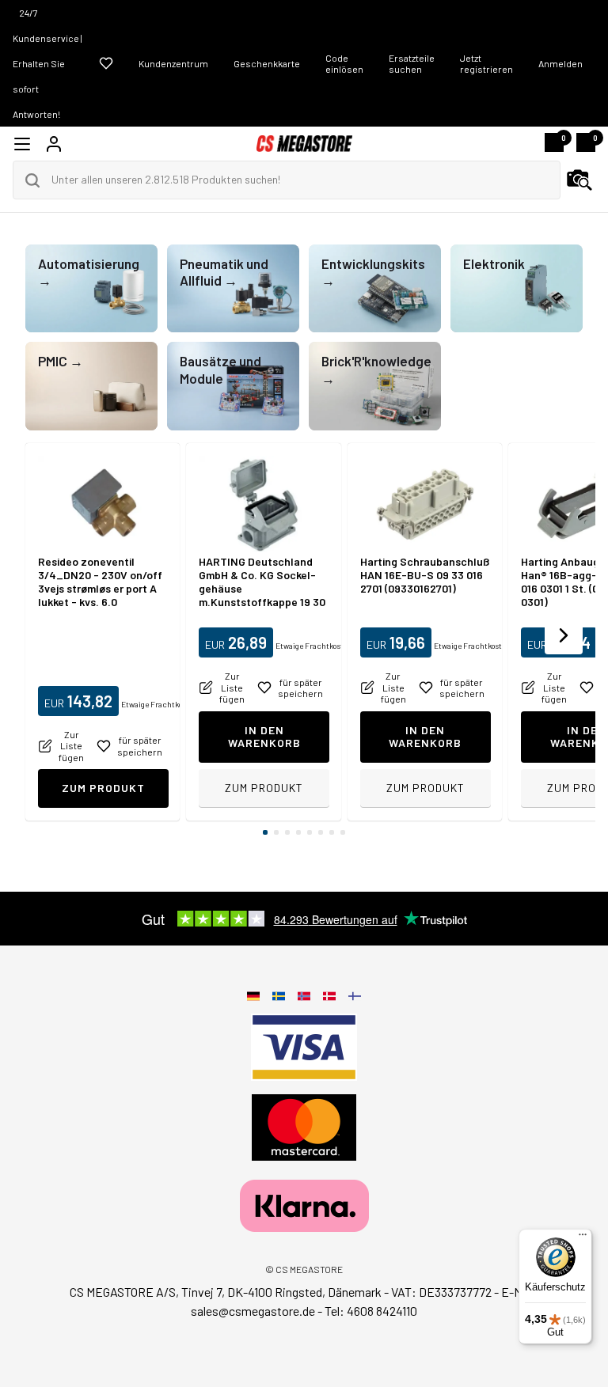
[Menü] (582, 1238)
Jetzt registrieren (486, 63)
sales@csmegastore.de (253, 1310)
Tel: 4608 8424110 (371, 1310)
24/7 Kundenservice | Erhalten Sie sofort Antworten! (47, 63)
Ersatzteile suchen (412, 63)
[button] (564, 635)
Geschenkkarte (267, 63)
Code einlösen (344, 63)
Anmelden (560, 63)
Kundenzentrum (173, 63)
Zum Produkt (103, 787)
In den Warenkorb (264, 736)
